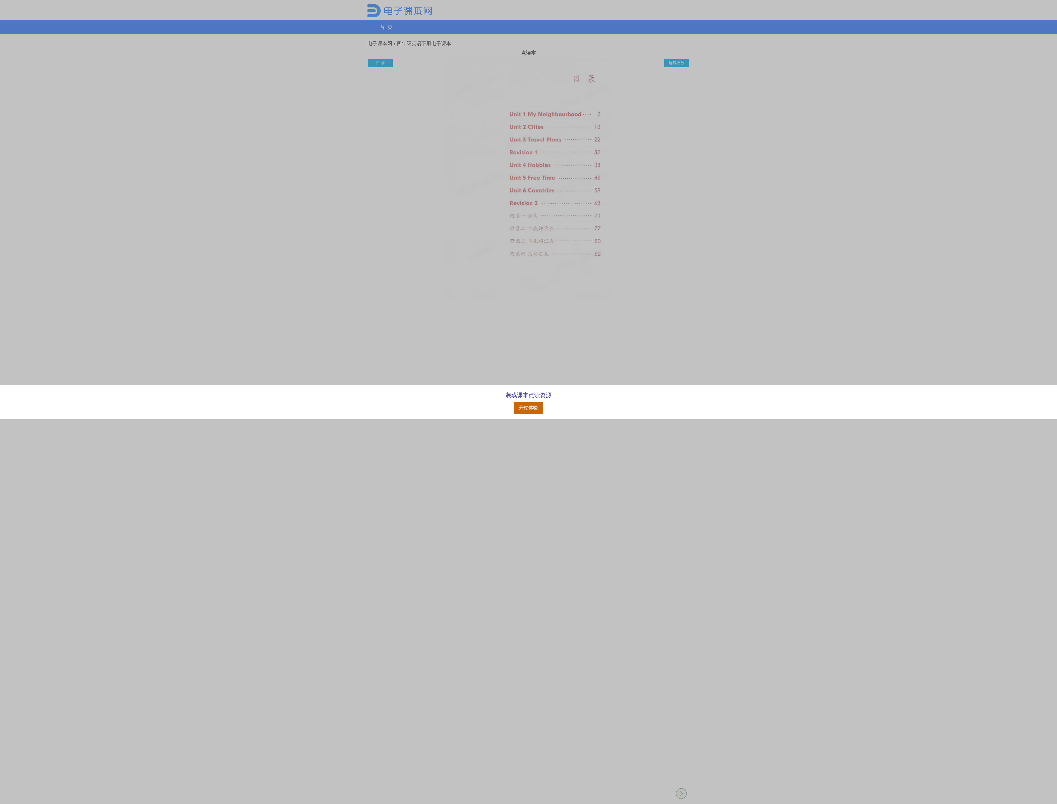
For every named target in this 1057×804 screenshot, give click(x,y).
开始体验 (528, 407)
